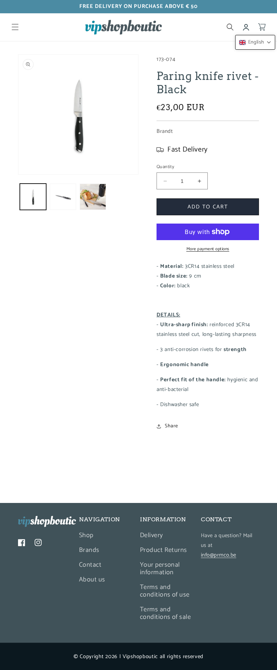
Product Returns (163, 550)
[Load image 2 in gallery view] (63, 197)
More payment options (207, 249)
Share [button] (171, 426)
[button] (15, 27)
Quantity (165, 167)
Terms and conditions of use (165, 591)
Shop (86, 536)
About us (92, 579)
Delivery (151, 536)
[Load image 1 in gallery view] (33, 197)
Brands (89, 550)
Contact (90, 564)
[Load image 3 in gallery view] (93, 197)
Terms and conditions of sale (165, 613)
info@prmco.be (218, 554)
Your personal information (160, 568)
